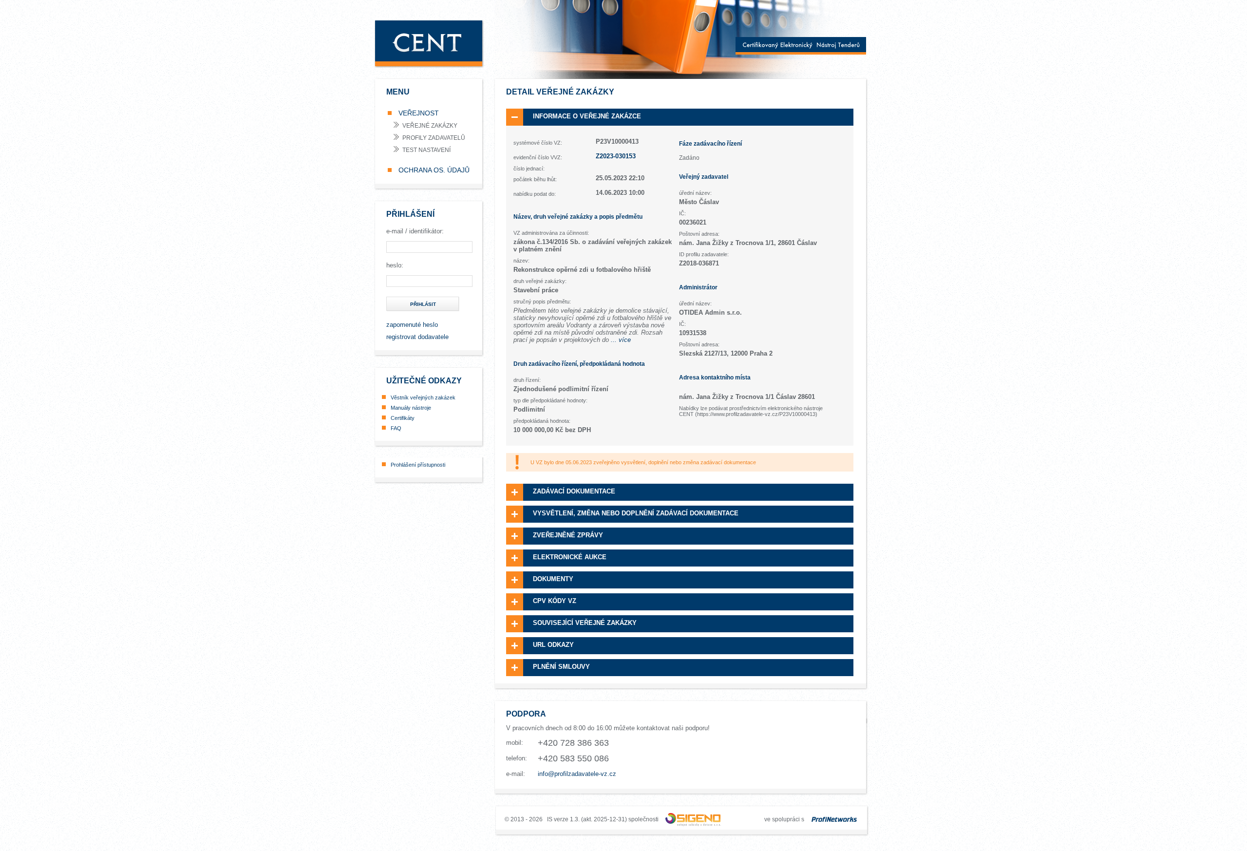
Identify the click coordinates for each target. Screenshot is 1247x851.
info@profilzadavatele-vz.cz (577, 773)
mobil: (514, 742)
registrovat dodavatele (417, 336)
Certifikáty (403, 418)
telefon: (516, 758)
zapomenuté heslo (412, 324)
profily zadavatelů (433, 137)
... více (621, 339)
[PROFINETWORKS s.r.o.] (834, 819)
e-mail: (515, 773)
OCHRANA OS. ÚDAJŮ (433, 170)
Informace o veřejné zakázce (587, 116)
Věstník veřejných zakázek (423, 397)
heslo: (394, 265)
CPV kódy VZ (554, 601)
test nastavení (426, 150)
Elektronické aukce (569, 557)
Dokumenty (553, 579)
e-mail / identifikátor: (415, 231)
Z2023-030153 (616, 156)
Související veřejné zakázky (585, 622)
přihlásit (423, 304)
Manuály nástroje (411, 408)
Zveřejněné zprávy (568, 535)
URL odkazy (553, 644)
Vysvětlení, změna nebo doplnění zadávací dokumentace (635, 513)
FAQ (396, 428)
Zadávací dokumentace (574, 491)
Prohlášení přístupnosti (418, 465)
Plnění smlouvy (561, 666)
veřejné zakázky (429, 125)
